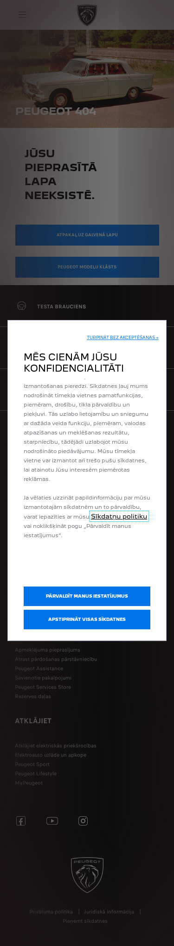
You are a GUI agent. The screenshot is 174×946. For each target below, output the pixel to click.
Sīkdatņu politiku (119, 516)
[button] (123, 337)
